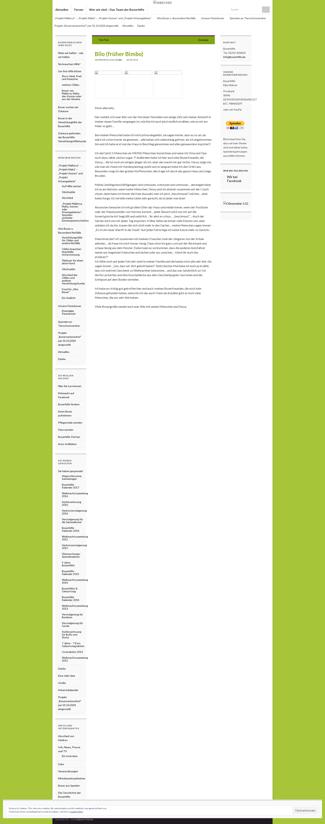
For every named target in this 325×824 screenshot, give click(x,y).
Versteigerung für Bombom (72, 616)
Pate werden (65, 429)
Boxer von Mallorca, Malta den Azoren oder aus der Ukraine (71, 95)
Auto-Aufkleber (67, 444)
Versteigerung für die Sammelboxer (72, 521)
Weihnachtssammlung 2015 (75, 538)
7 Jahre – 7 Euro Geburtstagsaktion (73, 645)
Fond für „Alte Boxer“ (70, 291)
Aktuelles (61, 9)
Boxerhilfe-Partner (69, 436)
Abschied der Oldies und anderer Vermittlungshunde (73, 279)
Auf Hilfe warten (71, 186)
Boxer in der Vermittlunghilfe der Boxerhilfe (70, 122)
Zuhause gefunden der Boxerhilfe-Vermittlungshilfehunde (72, 137)
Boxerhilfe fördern (69, 404)
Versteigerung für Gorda (72, 624)
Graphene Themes (83, 819)
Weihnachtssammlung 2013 (75, 607)
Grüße (118, 59)
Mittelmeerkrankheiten (71, 778)
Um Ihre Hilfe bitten (69, 71)
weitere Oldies (70, 84)
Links (61, 764)
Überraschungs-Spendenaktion (71, 555)
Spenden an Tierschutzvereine (248, 18)
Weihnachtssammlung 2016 (75, 495)
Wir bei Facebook (235, 170)
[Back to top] (316, 815)
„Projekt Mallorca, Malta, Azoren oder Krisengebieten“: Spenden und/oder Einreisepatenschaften (75, 212)
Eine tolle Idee (66, 675)
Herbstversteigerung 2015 (74, 547)
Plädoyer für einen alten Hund (72, 262)
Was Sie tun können (69, 386)
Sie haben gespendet (70, 471)
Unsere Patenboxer (213, 18)
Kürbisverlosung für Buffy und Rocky (71, 634)
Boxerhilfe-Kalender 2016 (70, 529)
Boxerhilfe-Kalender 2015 (70, 573)
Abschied (67, 197)
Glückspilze (68, 192)
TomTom (103, 39)
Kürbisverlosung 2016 (71, 503)
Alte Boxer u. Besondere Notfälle (176, 18)
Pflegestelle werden (70, 422)
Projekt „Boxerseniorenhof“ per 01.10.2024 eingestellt (86, 25)
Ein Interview (69, 756)
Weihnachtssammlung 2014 (75, 581)
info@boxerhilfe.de (234, 56)
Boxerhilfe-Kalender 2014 (70, 598)
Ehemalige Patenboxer (69, 312)
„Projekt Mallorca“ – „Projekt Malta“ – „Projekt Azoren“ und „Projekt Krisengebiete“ (103, 18)
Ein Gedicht (69, 297)
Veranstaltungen (68, 771)
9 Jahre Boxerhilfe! (68, 564)
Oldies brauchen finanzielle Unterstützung (71, 251)
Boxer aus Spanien (69, 785)
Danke (141, 25)
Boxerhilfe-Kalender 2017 (70, 486)
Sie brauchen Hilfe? (69, 64)
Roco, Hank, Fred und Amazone (71, 77)
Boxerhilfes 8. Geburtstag (70, 590)
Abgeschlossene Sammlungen (72, 477)
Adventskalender (68, 690)
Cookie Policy (76, 811)
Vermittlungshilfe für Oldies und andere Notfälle (72, 240)
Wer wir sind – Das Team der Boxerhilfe (116, 9)
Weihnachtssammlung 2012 (75, 659)
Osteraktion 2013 (72, 651)
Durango (203, 39)
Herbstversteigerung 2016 (74, 512)
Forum (78, 9)
